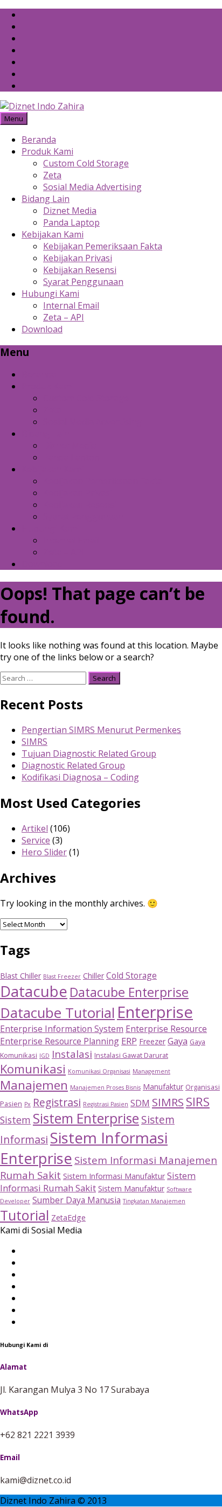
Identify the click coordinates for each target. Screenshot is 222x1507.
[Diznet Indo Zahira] (42, 106)
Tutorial (24, 1215)
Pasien (11, 1103)
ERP (129, 1041)
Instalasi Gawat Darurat (131, 1055)
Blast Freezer (62, 976)
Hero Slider (44, 852)
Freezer (152, 1041)
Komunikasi (33, 1069)
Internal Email (71, 305)
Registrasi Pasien (105, 1104)
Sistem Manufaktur (131, 1188)
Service (36, 840)
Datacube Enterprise (129, 992)
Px (27, 1104)
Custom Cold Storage (86, 163)
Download (42, 329)
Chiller (93, 976)
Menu (13, 118)
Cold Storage (131, 975)
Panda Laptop (71, 222)
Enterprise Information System (61, 1029)
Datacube (33, 991)
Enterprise (155, 1012)
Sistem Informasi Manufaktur (114, 1176)
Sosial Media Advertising (92, 187)
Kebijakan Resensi (79, 270)
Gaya (178, 1041)
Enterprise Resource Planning (59, 1041)
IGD (44, 1055)
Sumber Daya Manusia (76, 1200)
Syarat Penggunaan (83, 282)
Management (151, 1071)
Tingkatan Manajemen (154, 1201)
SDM (140, 1103)
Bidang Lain (46, 199)
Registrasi (57, 1102)
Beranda (39, 139)
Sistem (15, 1119)
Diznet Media (69, 211)
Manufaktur (163, 1087)
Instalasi (72, 1054)
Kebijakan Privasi (77, 258)
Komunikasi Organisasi (99, 1071)
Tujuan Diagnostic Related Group (89, 753)
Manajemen (34, 1085)
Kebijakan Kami (53, 234)
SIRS (198, 1101)
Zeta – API (63, 317)
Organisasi (202, 1087)
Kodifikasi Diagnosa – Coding (80, 777)
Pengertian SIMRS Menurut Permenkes (101, 730)
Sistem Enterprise (86, 1118)
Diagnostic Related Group (73, 765)
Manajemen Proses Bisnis (105, 1087)
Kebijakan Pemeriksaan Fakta (102, 246)
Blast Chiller (20, 976)
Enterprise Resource (166, 1029)
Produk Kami (47, 151)
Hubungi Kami (50, 293)
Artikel (35, 828)
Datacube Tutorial (57, 1012)
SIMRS (34, 742)
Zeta (52, 175)
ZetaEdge (68, 1217)
